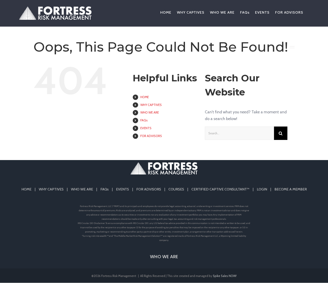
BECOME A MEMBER (290, 189)
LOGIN (262, 189)
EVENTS (146, 128)
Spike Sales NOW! (225, 276)
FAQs (144, 120)
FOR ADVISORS (151, 136)
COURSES (176, 189)
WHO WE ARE (149, 112)
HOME (144, 97)
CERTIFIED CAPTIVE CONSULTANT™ (220, 189)
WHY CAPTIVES (151, 105)
